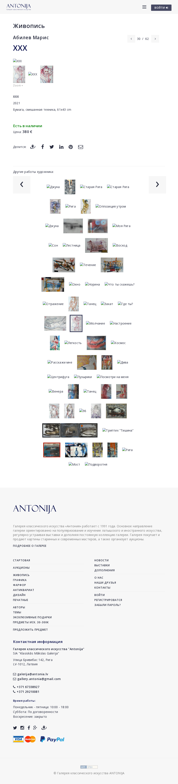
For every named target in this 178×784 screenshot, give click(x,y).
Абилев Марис (31, 37)
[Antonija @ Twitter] (15, 728)
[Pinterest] (71, 146)
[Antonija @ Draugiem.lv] (44, 728)
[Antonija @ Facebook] (29, 728)
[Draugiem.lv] (33, 146)
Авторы (19, 607)
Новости (101, 560)
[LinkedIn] (61, 146)
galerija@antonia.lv (32, 674)
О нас (98, 577)
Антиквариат (23, 590)
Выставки (102, 565)
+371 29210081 (28, 692)
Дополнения (104, 570)
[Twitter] (51, 146)
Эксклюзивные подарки (32, 617)
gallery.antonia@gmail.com (39, 679)
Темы (17, 612)
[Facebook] (42, 146)
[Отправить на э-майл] (80, 146)
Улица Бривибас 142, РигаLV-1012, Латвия (33, 662)
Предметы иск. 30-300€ (31, 622)
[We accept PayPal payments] (52, 739)
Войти (99, 595)
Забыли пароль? (107, 605)
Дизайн (19, 595)
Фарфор (19, 585)
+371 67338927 (28, 687)
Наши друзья (105, 582)
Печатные (20, 600)
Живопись (29, 26)
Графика (20, 580)
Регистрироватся (108, 600)
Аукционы (21, 568)
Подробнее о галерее (29, 546)
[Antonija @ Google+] (35, 728)
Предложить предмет (30, 629)
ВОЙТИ (160, 8)
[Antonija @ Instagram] (22, 728)
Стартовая (21, 560)
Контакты (102, 587)
